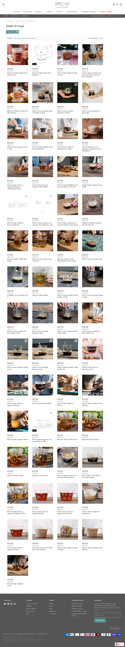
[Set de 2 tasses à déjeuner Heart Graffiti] (92, 166)
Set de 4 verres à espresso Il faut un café (17, 148)
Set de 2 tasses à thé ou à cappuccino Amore (90, 368)
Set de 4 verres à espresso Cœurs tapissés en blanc (67, 296)
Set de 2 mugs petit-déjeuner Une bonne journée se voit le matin (67, 186)
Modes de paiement (77, 606)
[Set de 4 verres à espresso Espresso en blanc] (42, 313)
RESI (116, 16)
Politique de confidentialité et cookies (25, 634)
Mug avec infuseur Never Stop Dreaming (41, 74)
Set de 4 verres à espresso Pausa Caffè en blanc (67, 332)
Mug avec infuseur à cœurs (15, 475)
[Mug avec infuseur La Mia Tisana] (67, 421)
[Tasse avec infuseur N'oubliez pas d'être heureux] (17, 92)
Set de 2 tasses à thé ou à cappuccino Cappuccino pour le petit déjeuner (92, 149)
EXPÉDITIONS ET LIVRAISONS (98, 16)
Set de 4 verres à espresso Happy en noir (17, 368)
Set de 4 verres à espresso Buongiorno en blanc (65, 112)
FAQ (120, 16)
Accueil (16, 12)
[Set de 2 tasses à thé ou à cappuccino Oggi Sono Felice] (17, 493)
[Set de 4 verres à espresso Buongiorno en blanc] (67, 92)
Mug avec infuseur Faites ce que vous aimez (42, 260)
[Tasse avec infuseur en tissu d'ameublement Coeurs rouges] (67, 240)
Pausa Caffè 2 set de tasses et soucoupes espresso (91, 476)
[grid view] (100, 38)
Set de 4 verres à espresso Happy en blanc (92, 296)
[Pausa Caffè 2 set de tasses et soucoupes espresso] (92, 457)
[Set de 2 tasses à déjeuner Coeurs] (17, 565)
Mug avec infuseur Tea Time (90, 439)
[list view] (102, 38)
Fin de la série (53, 614)
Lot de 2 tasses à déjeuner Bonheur (65, 404)
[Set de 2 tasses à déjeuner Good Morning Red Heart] (42, 128)
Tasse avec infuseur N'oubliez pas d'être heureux (17, 112)
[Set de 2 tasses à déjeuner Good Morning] (92, 385)
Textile (59, 12)
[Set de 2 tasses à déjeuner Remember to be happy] (67, 128)
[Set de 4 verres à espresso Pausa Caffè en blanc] (67, 313)
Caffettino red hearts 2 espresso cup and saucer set (91, 224)
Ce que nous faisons (31, 604)
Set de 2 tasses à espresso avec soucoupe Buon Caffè (42, 440)
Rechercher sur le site (9, 634)
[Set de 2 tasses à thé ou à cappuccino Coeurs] (17, 529)
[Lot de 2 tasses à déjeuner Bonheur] (67, 385)
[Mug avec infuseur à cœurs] (17, 457)
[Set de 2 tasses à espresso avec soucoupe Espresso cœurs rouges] (67, 204)
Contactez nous (30, 611)
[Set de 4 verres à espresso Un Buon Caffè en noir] (92, 313)
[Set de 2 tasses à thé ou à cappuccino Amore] (92, 349)
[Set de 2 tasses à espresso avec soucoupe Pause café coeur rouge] (42, 204)
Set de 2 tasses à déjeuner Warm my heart (67, 74)
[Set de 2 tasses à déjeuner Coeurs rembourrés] (17, 204)
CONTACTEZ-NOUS (14, 16)
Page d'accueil (10, 21)
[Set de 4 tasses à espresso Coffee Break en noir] (67, 349)
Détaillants (29, 606)
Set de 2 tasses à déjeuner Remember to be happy (65, 148)
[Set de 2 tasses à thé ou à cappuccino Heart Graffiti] (42, 166)
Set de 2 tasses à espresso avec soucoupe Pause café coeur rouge (42, 224)
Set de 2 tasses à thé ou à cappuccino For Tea (40, 512)
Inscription (100, 620)
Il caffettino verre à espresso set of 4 (17, 296)
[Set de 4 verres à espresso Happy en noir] (17, 349)
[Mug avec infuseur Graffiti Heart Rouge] (17, 240)
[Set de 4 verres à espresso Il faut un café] (17, 128)
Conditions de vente (77, 604)
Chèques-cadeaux (88, 12)
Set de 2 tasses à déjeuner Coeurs (15, 585)
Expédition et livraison (77, 609)
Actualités (27, 12)
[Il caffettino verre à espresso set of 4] (17, 276)
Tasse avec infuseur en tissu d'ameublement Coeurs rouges (66, 260)
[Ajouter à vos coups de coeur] (26, 46)
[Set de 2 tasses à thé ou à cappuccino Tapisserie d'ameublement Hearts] (17, 166)
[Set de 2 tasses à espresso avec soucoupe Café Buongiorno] (67, 457)
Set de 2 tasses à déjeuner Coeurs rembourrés (15, 224)
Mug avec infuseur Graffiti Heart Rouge (17, 260)
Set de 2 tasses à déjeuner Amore (17, 439)
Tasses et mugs (20, 21)
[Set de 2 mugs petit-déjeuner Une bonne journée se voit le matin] (67, 166)
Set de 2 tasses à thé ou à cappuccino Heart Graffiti (40, 186)
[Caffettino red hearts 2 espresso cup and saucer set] (92, 204)
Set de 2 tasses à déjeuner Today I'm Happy (67, 549)
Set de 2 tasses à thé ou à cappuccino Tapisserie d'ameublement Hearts (15, 187)
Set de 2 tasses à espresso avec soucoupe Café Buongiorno (67, 476)
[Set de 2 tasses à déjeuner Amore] (17, 421)
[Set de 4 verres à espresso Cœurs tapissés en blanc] (67, 276)
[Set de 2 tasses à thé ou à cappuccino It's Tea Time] (67, 493)
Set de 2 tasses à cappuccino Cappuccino (91, 512)
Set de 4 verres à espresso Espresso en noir (40, 368)
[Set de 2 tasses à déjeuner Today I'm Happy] (67, 529)
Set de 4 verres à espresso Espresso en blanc (40, 332)
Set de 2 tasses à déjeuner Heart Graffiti (92, 186)
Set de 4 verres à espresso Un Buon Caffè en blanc (16, 332)
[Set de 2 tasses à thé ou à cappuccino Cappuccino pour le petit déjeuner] (92, 128)
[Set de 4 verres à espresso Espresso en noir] (42, 349)
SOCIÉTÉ (6, 16)
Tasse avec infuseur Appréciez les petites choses (17, 74)
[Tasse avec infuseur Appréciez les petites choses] (17, 54)
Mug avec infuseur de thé (40, 475)
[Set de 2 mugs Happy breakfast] (42, 385)
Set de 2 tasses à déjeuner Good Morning (92, 404)
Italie (114, 628)
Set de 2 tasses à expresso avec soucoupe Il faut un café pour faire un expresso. (91, 75)
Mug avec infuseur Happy (40, 295)
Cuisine (49, 12)
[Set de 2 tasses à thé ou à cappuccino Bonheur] (17, 385)
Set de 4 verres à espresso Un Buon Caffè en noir (91, 332)
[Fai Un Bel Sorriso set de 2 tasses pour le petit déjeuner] (42, 529)
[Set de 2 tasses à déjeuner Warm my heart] (67, 54)
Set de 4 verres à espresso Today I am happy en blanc (42, 112)
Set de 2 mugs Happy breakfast (42, 403)
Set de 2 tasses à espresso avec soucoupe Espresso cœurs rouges (67, 224)
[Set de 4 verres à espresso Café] (92, 240)
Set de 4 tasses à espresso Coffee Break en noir (67, 368)
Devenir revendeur (31, 609)
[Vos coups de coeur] (117, 4)
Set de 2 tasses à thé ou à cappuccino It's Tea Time (65, 512)
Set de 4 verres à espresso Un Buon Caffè (91, 112)
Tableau (38, 12)
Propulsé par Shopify (9, 642)
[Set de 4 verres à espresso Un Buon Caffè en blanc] (17, 313)
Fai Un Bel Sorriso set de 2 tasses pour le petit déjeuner (42, 549)
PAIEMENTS (110, 16)
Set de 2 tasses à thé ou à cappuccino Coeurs (15, 549)
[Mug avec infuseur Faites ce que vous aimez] (42, 240)
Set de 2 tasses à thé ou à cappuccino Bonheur (15, 404)
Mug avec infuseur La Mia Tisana (67, 439)
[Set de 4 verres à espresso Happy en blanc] (92, 276)
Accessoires (71, 12)
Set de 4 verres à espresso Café (92, 259)
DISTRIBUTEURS (25, 16)
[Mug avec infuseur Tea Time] (92, 421)
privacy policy (101, 610)
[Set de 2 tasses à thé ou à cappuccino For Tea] (42, 493)
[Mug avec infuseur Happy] (42, 276)
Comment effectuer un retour (79, 611)
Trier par (9, 38)
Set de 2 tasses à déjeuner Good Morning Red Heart (42, 148)
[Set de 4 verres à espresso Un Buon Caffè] (92, 92)
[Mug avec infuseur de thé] (42, 457)
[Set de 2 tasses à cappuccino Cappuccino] (92, 493)
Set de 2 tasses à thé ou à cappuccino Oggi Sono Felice (16, 512)
